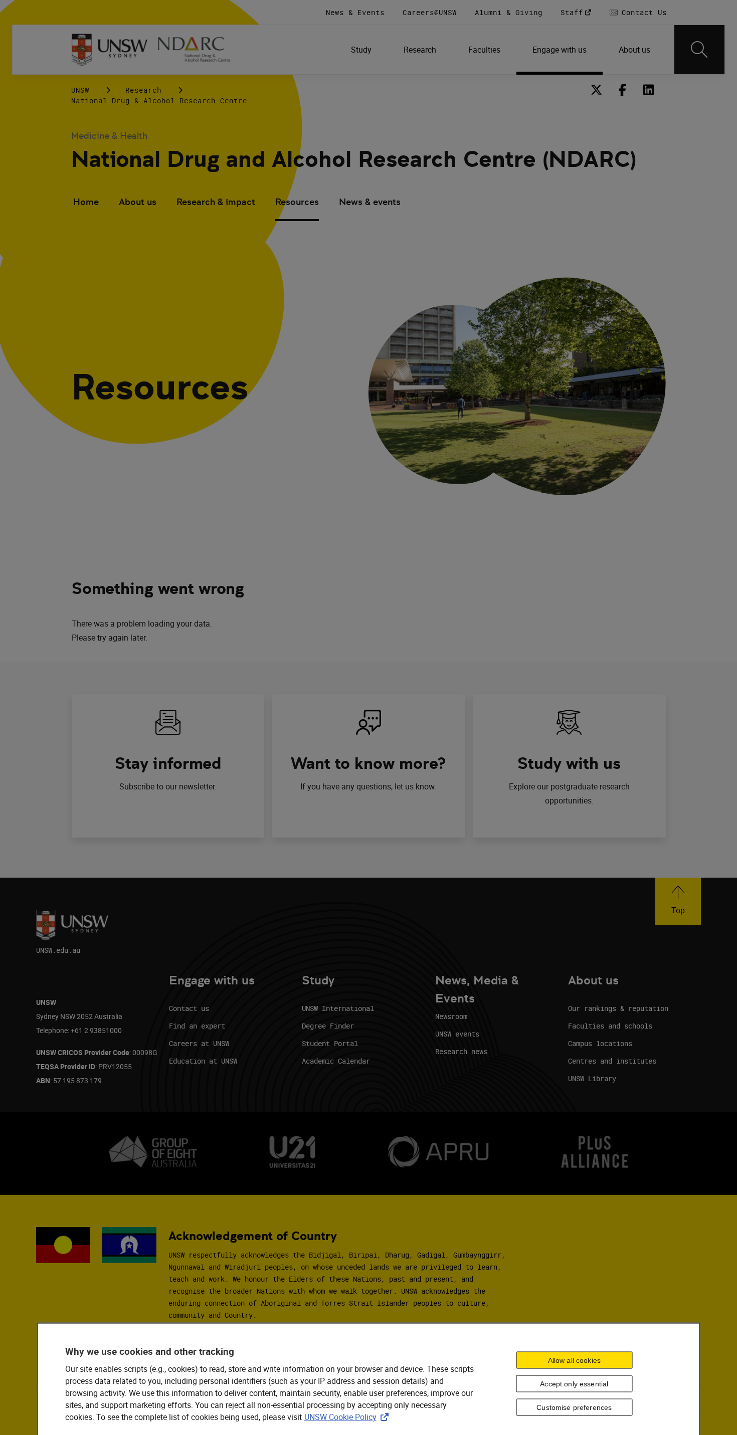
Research (143, 90)
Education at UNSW (203, 1061)
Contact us (189, 1008)
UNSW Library (592, 1078)
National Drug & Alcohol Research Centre (159, 100)
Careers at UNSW (199, 1043)
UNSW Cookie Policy (348, 1416)
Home (86, 201)
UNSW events (457, 1034)
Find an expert (197, 1026)
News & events (370, 201)
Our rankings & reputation (618, 1008)
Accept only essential (574, 1384)
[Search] (699, 49)
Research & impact (215, 201)
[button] (678, 901)
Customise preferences (574, 1407)
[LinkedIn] (649, 90)
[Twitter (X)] (597, 90)
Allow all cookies (574, 1360)
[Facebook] (623, 90)
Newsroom (451, 1016)
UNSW (80, 90)
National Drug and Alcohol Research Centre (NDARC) (353, 159)
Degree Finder (328, 1026)
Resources (297, 201)
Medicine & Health (109, 135)
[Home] (109, 50)
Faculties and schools (610, 1026)
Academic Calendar (336, 1061)
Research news (461, 1051)
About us (137, 201)
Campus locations (600, 1043)
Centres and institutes (612, 1061)
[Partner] (199, 50)
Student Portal (330, 1043)
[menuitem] (361, 50)
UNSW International (338, 1008)
